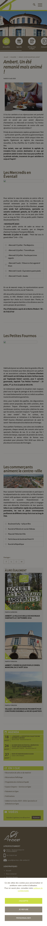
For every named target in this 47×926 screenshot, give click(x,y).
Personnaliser (23, 918)
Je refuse (23, 909)
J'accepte (23, 901)
